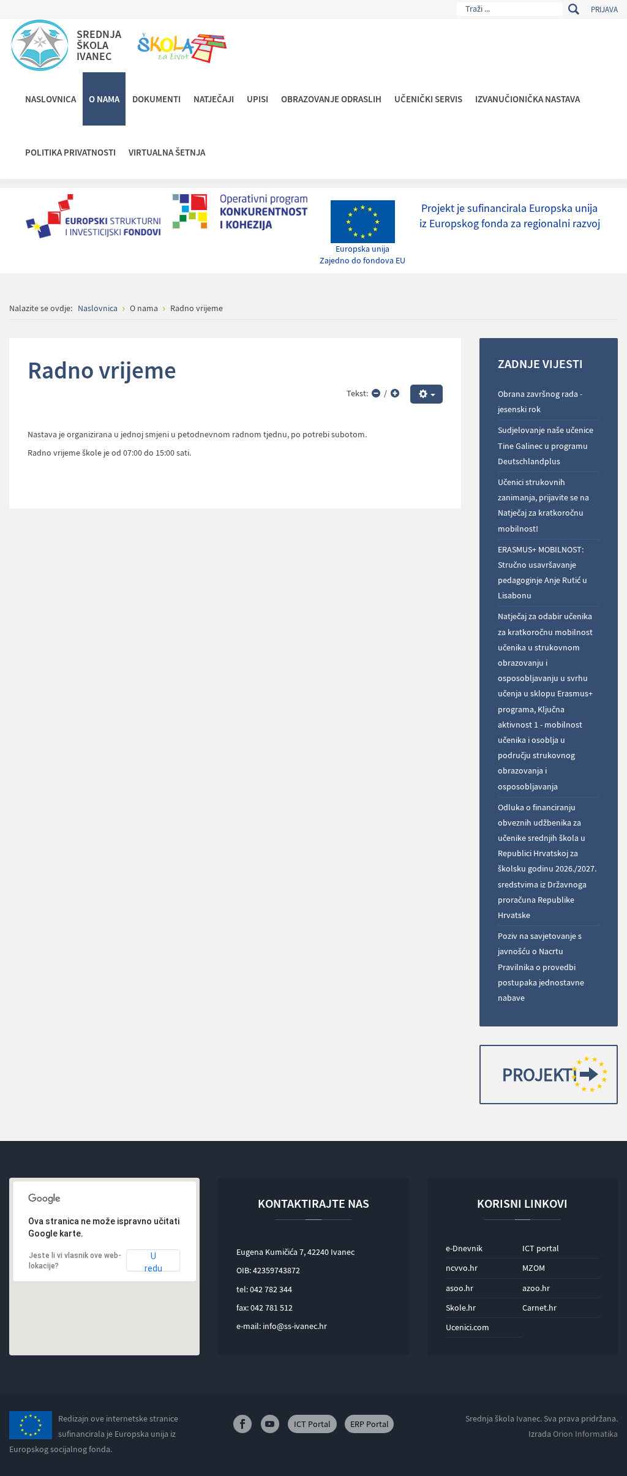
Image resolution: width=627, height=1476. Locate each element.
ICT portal (540, 1248)
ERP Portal (369, 1423)
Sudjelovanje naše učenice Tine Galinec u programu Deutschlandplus (545, 445)
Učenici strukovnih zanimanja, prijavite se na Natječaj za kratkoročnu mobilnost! (543, 505)
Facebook (242, 1424)
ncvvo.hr (462, 1267)
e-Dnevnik (464, 1248)
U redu (153, 1261)
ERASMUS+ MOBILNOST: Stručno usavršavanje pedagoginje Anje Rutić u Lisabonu (542, 572)
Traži (573, 9)
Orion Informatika (585, 1433)
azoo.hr (536, 1287)
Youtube (270, 1424)
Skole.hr (461, 1307)
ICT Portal (312, 1423)
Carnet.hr (539, 1307)
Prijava (604, 9)
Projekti (539, 1074)
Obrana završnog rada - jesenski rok (540, 401)
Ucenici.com (467, 1327)
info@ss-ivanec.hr (295, 1325)
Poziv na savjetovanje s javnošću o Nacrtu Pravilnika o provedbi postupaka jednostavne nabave (541, 966)
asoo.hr (459, 1287)
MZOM (533, 1267)
